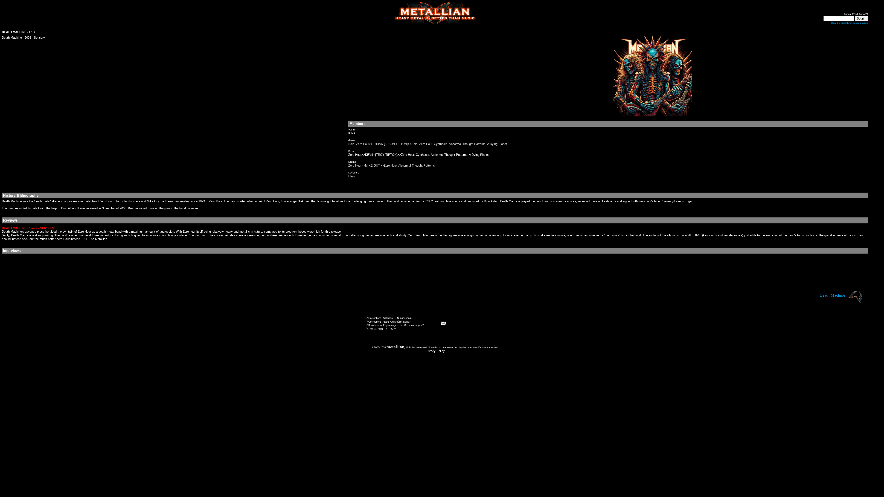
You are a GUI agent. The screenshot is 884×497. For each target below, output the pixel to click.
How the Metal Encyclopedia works (849, 23)
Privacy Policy (435, 351)
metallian (395, 346)
